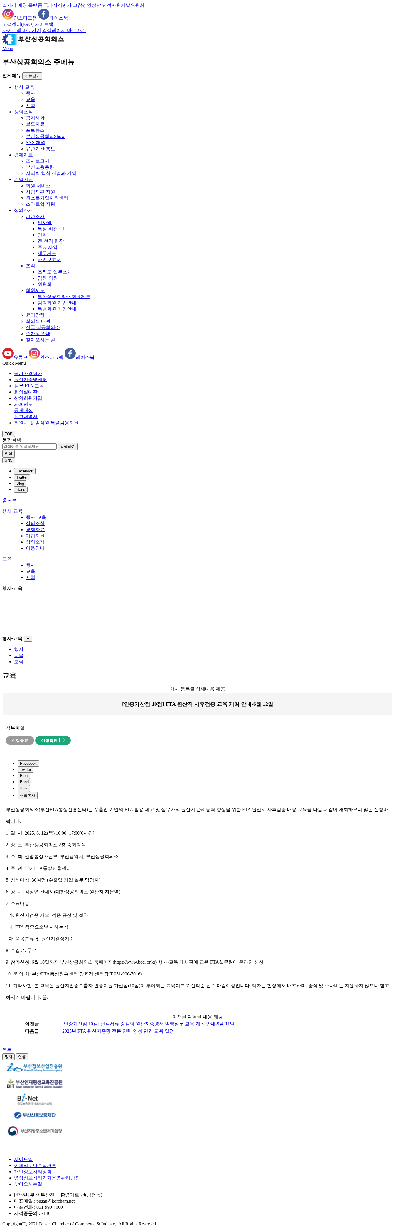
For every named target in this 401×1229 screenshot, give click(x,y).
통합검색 (11, 439)
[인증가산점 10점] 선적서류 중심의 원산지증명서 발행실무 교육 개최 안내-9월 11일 (148, 1023)
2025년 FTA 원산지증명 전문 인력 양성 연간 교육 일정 (118, 1031)
